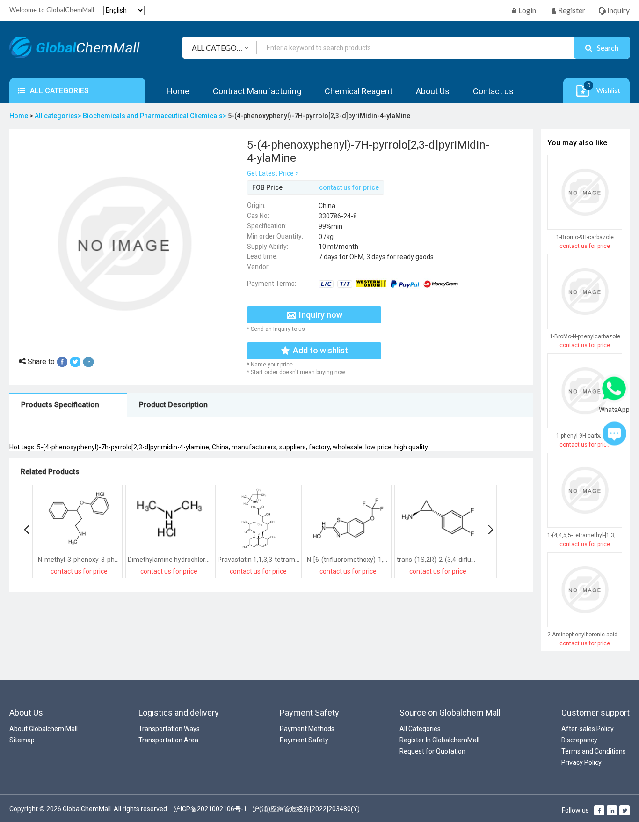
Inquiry (618, 10)
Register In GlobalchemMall (439, 740)
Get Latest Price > (273, 173)
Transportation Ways (169, 728)
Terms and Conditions (593, 751)
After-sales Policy (587, 728)
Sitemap (22, 740)
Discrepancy (579, 740)
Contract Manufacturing (257, 91)
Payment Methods (307, 728)
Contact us (493, 91)
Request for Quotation (432, 751)
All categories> (59, 116)
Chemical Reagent (358, 91)
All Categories (420, 728)
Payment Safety (304, 740)
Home (178, 91)
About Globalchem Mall (43, 728)
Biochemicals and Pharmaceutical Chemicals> (155, 116)
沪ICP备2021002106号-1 (210, 809)
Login (526, 10)
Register (571, 10)
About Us (433, 91)
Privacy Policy (581, 762)
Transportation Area (168, 740)
